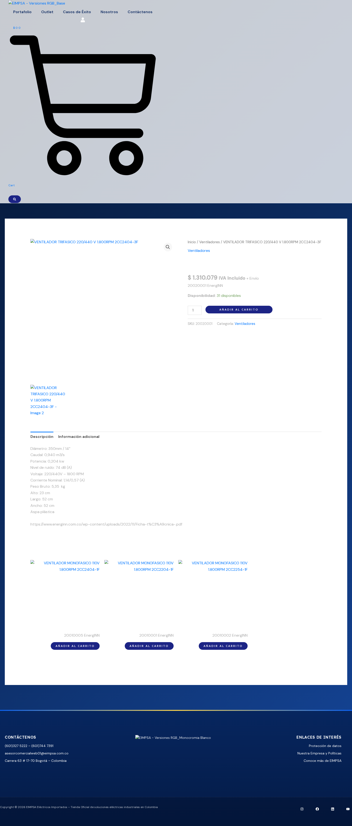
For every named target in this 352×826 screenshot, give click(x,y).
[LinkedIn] (333, 809)
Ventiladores (209, 242)
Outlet (47, 11)
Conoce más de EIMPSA (322, 760)
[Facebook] (317, 809)
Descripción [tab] (41, 436)
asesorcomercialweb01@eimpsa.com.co (36, 753)
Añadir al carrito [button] (75, 646)
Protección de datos (325, 746)
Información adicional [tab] (78, 436)
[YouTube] (348, 809)
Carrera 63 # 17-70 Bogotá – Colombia (36, 760)
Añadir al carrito (239, 309)
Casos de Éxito (77, 11)
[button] (168, 247)
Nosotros (109, 11)
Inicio (192, 242)
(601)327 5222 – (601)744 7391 (29, 746)
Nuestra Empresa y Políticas (319, 753)
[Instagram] (302, 809)
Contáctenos (140, 11)
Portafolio (22, 11)
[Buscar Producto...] (14, 199)
